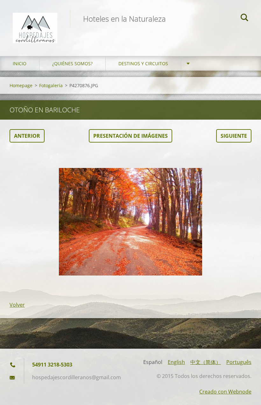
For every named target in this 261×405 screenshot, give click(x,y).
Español (152, 362)
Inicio (19, 63)
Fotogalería (51, 85)
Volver (17, 304)
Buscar (244, 18)
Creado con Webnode (225, 391)
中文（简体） (205, 362)
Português (238, 362)
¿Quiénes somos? (72, 63)
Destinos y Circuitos (143, 63)
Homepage (21, 85)
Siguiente (234, 135)
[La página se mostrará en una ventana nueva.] (130, 221)
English (176, 362)
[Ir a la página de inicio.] (35, 21)
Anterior (27, 135)
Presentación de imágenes (130, 135)
